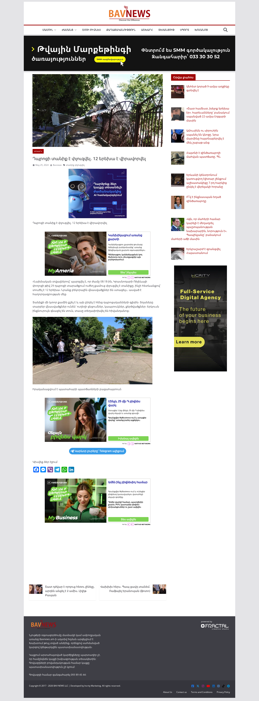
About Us (167, 692)
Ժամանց (67, 29)
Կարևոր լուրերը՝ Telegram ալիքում (99, 451)
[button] (54, 29)
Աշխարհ (147, 29)
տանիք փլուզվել (75, 164)
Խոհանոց (201, 29)
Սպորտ (184, 29)
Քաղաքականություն (120, 29)
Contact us (181, 692)
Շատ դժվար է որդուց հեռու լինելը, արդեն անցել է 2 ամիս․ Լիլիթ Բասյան (69, 591)
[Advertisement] (97, 554)
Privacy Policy (223, 692)
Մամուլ (47, 29)
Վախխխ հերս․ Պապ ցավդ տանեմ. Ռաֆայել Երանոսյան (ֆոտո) (125, 589)
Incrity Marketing (92, 685)
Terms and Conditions (201, 692)
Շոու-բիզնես (91, 29)
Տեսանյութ (166, 29)
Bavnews (57, 164)
